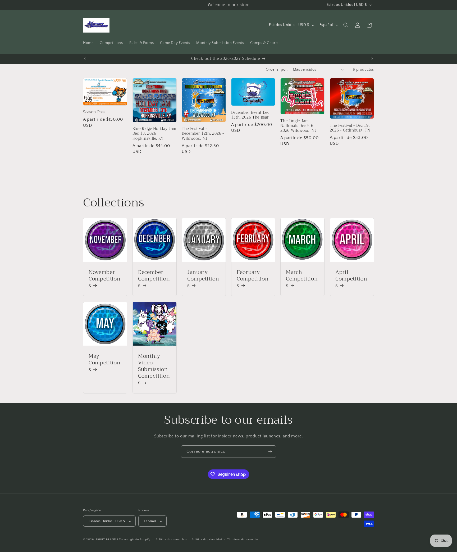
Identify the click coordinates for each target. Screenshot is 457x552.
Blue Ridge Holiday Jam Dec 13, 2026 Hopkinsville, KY (154, 133)
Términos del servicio (242, 539)
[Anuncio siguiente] (372, 59)
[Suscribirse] (270, 451)
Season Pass (94, 112)
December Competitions (154, 279)
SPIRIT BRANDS (107, 539)
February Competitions (252, 279)
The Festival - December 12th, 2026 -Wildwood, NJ (203, 133)
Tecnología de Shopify (134, 539)
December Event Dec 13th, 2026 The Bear (250, 115)
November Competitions (104, 279)
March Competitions (302, 279)
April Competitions (351, 279)
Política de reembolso (171, 539)
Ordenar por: (277, 69)
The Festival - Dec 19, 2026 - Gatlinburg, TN (350, 128)
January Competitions (203, 279)
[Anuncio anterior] (85, 59)
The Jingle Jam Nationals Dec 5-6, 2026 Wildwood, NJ (298, 126)
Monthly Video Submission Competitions (154, 369)
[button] (346, 25)
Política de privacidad (207, 539)
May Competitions (104, 362)
